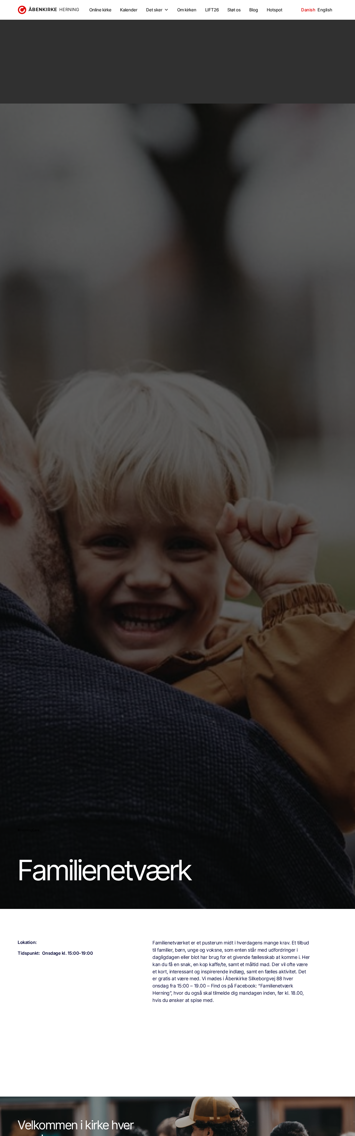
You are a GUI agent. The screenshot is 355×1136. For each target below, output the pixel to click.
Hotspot (274, 9)
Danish (308, 9)
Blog (253, 9)
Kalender (128, 9)
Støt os (234, 9)
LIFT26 (212, 9)
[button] (157, 9)
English (325, 9)
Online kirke (100, 9)
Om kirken (186, 9)
